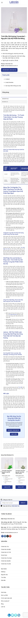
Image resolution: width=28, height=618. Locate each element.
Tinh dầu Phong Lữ (13, 314)
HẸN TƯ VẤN (14, 434)
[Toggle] (2, 74)
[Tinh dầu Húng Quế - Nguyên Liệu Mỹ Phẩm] (7, 464)
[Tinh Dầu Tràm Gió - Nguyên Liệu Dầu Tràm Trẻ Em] (21, 464)
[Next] (27, 474)
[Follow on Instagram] (5, 536)
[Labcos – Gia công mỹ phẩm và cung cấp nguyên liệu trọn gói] (14, 2)
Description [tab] (5, 98)
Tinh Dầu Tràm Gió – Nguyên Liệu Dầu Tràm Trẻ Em (21, 472)
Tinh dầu (20, 387)
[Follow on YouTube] (10, 536)
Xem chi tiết (7, 487)
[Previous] (1, 474)
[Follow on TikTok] (7, 536)
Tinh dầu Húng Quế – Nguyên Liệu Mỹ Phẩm (7, 472)
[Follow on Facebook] (2, 536)
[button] (2, 2)
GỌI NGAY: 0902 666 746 (13, 430)
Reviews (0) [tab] (5, 101)
